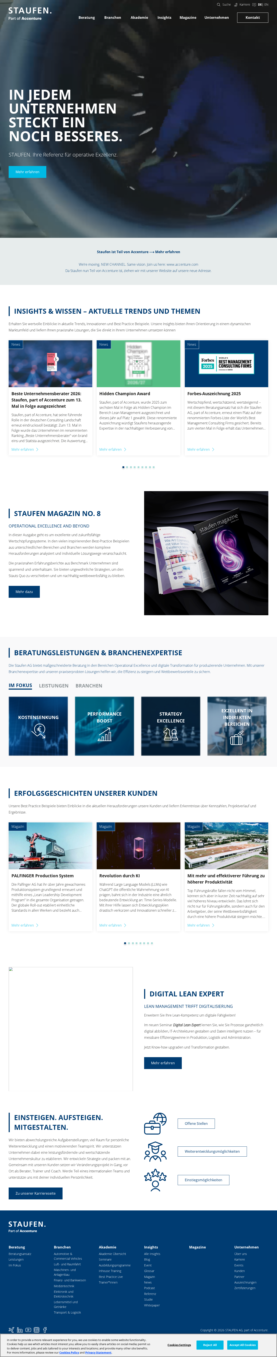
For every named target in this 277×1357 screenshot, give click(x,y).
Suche (226, 4)
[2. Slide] (123, 467)
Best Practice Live (111, 1277)
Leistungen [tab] (54, 685)
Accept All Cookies (243, 1345)
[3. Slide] (127, 467)
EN (266, 4)
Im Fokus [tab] (20, 685)
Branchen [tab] (89, 685)
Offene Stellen (196, 1123)
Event (148, 1265)
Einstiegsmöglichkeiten (203, 1180)
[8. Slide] (146, 467)
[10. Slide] (154, 467)
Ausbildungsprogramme (115, 1265)
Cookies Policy (69, 1352)
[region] (138, 1345)
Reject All (210, 1345)
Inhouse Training (110, 1271)
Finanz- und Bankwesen (70, 1280)
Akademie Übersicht (112, 1254)
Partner (239, 1277)
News (148, 1282)
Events (238, 1265)
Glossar (149, 1271)
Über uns (240, 1254)
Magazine (188, 17)
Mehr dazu (24, 591)
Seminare (105, 1259)
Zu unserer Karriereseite (36, 1193)
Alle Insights (152, 1254)
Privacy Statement (98, 1352)
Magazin (149, 1277)
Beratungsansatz (20, 1254)
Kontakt (253, 17)
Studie (148, 1299)
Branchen (112, 17)
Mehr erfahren (27, 171)
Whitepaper (152, 1305)
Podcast (149, 1288)
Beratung (87, 17)
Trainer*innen (108, 1282)
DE (260, 4)
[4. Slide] (131, 467)
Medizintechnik (64, 1286)
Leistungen (16, 1259)
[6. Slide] (138, 467)
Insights (164, 17)
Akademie (139, 17)
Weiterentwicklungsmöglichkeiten (212, 1151)
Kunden (239, 1271)
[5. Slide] (134, 467)
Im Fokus (15, 1265)
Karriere (245, 4)
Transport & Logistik (67, 1312)
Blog (147, 1259)
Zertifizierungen (244, 1288)
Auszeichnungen (245, 1282)
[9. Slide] (150, 467)
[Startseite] (30, 13)
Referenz (150, 1294)
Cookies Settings (179, 1345)
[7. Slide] (142, 467)
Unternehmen (217, 17)
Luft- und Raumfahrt (67, 1264)
